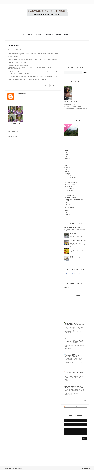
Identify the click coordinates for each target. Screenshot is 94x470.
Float (71, 256)
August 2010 (70, 184)
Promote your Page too (76, 273)
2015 (66, 163)
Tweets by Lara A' (68, 287)
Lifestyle (66, 34)
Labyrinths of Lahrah (67, 273)
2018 (66, 156)
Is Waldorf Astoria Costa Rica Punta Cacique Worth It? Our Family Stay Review (73, 357)
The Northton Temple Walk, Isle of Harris (75, 387)
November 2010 (71, 178)
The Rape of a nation (76, 249)
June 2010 (69, 188)
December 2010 (71, 175)
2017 (66, 158)
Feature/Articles (15, 1)
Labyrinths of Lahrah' (70, 101)
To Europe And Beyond (71, 338)
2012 (66, 169)
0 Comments (25, 50)
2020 (66, 152)
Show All (85, 400)
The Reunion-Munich (76, 233)
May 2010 (69, 190)
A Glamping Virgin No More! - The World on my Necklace (74, 322)
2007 (66, 214)
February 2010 (70, 197)
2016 (66, 161)
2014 (66, 165)
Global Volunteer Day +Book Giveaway (78, 241)
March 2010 (70, 195)
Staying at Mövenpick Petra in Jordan (74, 372)
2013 (66, 167)
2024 (66, 148)
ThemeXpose (87, 468)
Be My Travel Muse (70, 354)
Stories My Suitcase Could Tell (73, 386)
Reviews (48, 34)
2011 (66, 171)
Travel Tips (57, 34)
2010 (66, 174)
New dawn (69, 204)
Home (7, 1)
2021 (66, 150)
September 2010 (71, 182)
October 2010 (70, 180)
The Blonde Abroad (70, 371)
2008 (66, 212)
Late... (67, 202)
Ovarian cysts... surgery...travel (73, 227)
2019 (66, 154)
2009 (66, 210)
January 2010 (70, 207)
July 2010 (69, 186)
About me (25, 1)
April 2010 (69, 193)
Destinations (39, 34)
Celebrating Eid (15, 123)
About (30, 34)
